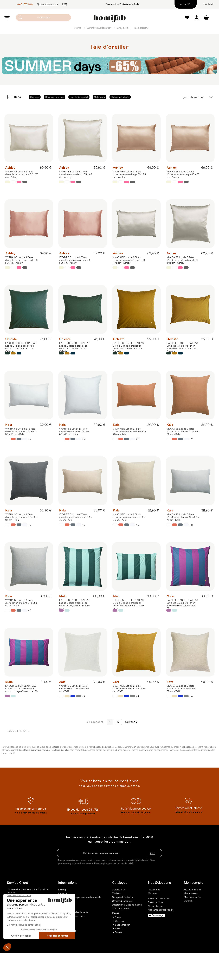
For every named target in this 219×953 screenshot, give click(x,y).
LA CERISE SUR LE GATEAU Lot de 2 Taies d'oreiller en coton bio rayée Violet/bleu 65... (182, 604)
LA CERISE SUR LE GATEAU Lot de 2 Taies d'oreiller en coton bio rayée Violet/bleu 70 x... (21, 690)
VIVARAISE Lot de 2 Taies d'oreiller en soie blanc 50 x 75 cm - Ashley (21, 174)
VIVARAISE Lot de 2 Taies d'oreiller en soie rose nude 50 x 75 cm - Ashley (21, 260)
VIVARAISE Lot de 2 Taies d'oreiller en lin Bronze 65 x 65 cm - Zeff (129, 689)
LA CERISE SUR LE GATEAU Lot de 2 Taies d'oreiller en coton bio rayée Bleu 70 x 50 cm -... (128, 604)
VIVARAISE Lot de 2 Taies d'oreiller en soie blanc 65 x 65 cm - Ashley (75, 174)
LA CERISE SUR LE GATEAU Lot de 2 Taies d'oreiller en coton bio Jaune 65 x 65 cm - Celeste (128, 347)
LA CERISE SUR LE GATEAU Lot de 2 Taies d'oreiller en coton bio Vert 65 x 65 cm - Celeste (20, 347)
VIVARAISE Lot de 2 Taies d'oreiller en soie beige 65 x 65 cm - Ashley (183, 174)
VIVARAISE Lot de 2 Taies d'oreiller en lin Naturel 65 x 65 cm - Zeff (181, 689)
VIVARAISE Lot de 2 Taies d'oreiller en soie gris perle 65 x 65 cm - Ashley (182, 260)
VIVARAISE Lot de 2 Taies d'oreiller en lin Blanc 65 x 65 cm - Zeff (75, 689)
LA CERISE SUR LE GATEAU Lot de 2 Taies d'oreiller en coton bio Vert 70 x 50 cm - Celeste (74, 347)
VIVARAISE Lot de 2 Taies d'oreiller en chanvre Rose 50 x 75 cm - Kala (129, 431)
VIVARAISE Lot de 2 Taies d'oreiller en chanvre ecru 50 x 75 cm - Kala (75, 517)
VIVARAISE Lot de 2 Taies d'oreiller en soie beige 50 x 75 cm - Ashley (129, 174)
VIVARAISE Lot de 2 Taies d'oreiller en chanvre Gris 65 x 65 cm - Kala (21, 517)
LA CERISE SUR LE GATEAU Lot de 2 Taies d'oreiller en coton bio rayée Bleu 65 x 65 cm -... (74, 604)
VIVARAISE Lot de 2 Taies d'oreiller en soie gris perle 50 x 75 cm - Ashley (129, 260)
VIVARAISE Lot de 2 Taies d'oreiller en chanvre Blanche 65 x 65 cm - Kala (74, 431)
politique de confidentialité (120, 863)
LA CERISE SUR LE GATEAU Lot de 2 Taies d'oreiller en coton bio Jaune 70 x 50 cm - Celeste (182, 347)
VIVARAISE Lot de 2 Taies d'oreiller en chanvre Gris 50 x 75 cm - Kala (183, 517)
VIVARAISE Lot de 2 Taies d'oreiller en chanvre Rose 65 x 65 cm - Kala (183, 431)
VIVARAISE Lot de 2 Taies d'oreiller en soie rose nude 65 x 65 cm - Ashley (75, 260)
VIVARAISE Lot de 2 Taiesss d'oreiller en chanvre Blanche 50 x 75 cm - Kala (20, 431)
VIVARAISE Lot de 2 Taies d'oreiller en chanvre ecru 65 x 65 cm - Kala (129, 517)
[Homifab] (109, 18)
